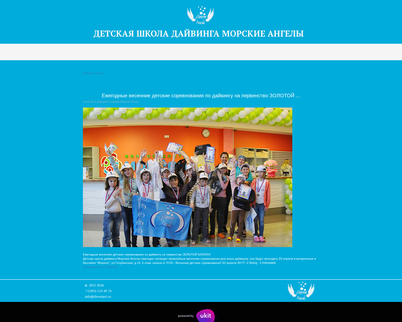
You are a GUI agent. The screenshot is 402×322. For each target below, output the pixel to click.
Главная (26, 52)
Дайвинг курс (125, 52)
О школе (183, 52)
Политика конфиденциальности (270, 52)
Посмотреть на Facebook (100, 267)
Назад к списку (93, 73)
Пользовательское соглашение (334, 52)
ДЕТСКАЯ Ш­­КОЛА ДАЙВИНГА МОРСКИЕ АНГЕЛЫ (201, 33)
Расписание (156, 52)
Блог (203, 52)
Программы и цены (59, 52)
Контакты (224, 52)
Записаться (95, 52)
